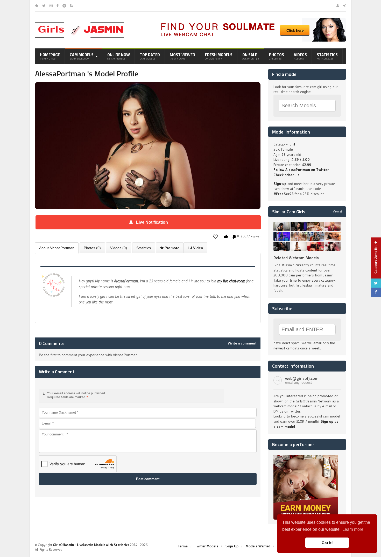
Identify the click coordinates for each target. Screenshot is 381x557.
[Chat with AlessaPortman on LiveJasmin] (147, 89)
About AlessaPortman (56, 248)
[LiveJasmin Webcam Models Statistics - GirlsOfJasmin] (79, 24)
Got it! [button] (327, 543)
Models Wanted (258, 546)
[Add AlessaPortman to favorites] (215, 236)
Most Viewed (182, 56)
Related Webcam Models (296, 258)
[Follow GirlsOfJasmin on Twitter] (44, 6)
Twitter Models (206, 546)
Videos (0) (118, 248)
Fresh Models (218, 56)
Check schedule (286, 175)
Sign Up (231, 546)
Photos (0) (92, 248)
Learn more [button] (352, 529)
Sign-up (279, 183)
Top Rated (150, 56)
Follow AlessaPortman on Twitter (301, 169)
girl (292, 144)
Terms (183, 546)
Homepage (50, 56)
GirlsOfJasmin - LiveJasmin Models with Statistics (91, 545)
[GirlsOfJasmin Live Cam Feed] (71, 6)
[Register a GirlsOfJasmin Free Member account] (337, 6)
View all (337, 211)
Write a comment (242, 343)
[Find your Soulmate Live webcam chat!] (251, 20)
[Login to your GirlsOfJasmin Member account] (344, 6)
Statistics (327, 56)
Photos (276, 56)
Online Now (118, 56)
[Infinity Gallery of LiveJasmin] (36, 6)
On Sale (250, 56)
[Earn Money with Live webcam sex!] (305, 456)
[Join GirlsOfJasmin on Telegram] (64, 6)
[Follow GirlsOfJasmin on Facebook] (58, 6)
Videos (300, 56)
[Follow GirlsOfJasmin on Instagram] (51, 6)
